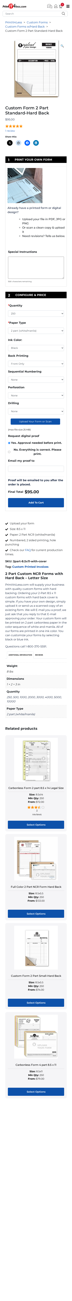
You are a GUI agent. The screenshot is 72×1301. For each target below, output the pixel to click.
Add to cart (36, 502)
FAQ (28, 550)
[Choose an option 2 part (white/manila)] (36, 331)
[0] (59, 6)
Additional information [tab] (20, 655)
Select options (36, 824)
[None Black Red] (36, 380)
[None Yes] (36, 395)
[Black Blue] (36, 348)
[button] (62, 46)
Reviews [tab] (39, 655)
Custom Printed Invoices (30, 566)
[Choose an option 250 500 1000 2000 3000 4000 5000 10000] (36, 314)
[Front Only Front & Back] (36, 364)
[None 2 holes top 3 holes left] (36, 411)
